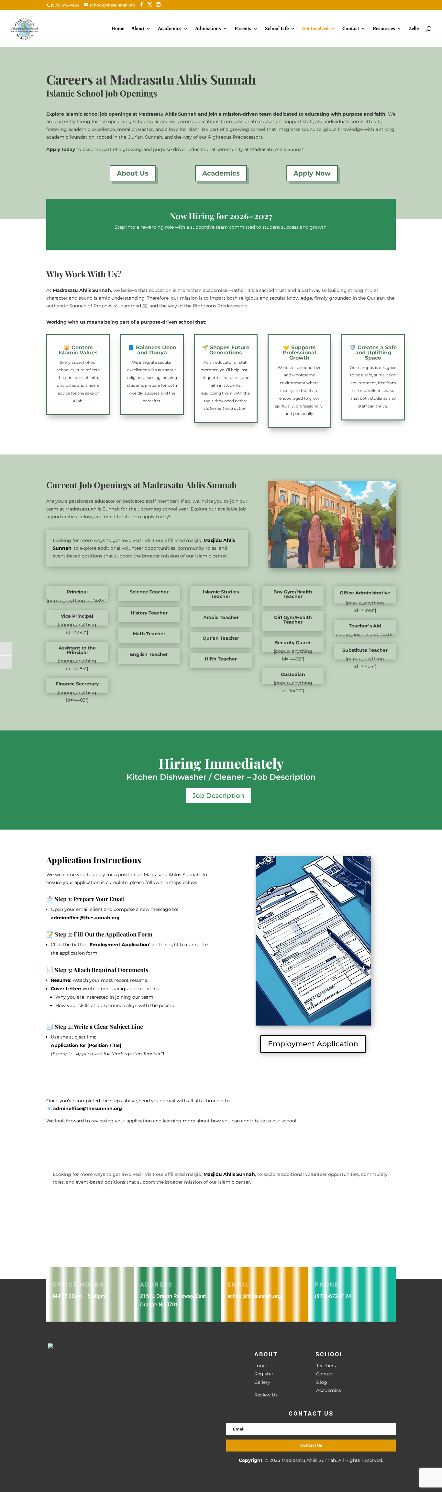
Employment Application (313, 1043)
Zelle (414, 29)
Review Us (266, 1395)
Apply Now (312, 173)
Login (260, 1366)
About (137, 29)
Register (263, 1374)
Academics (170, 29)
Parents (243, 29)
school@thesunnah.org (254, 1296)
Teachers (326, 1366)
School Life (277, 29)
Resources (384, 29)
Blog (321, 1382)
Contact (350, 29)
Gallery (262, 1382)
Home (117, 29)
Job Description (219, 795)
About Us (133, 173)
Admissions (208, 29)
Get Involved (315, 29)
